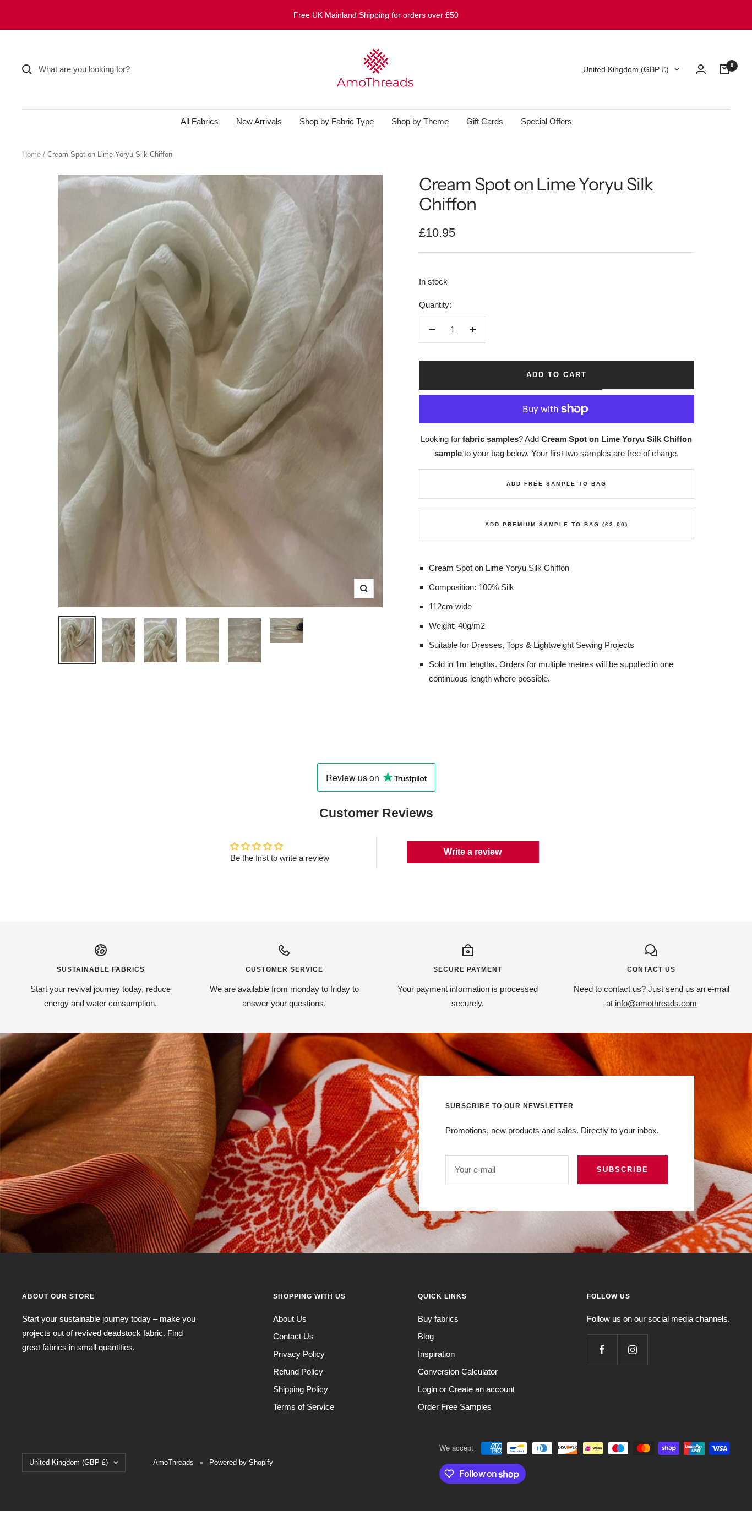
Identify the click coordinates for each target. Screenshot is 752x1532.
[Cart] (724, 69)
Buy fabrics (438, 1318)
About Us (290, 1318)
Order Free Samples (455, 1406)
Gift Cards (484, 121)
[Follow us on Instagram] (632, 1349)
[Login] (701, 69)
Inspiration (436, 1354)
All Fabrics (200, 121)
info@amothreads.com (656, 1003)
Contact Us (293, 1336)
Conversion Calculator (458, 1371)
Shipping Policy (300, 1389)
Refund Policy (298, 1371)
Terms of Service (303, 1406)
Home (31, 154)
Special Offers (546, 121)
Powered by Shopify (241, 1462)
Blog (426, 1336)
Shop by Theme (420, 121)
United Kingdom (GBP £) (626, 69)
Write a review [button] (473, 852)
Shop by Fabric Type (336, 121)
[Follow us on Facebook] (602, 1349)
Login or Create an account (466, 1389)
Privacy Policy (299, 1354)
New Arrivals (259, 121)
